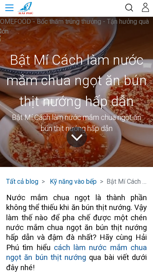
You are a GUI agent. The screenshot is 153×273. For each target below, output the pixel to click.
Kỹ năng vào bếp (73, 181)
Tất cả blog (22, 181)
